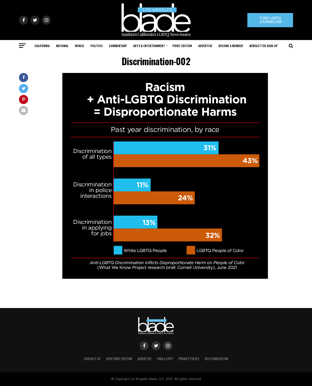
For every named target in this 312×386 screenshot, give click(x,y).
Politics (96, 45)
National (62, 45)
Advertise (205, 45)
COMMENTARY (118, 45)
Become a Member (231, 45)
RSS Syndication (216, 358)
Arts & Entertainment (149, 45)
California (42, 45)
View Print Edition (119, 358)
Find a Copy (165, 358)
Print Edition (182, 45)
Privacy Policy (188, 358)
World (79, 45)
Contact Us (92, 358)
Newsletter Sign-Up (263, 45)
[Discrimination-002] (165, 277)
